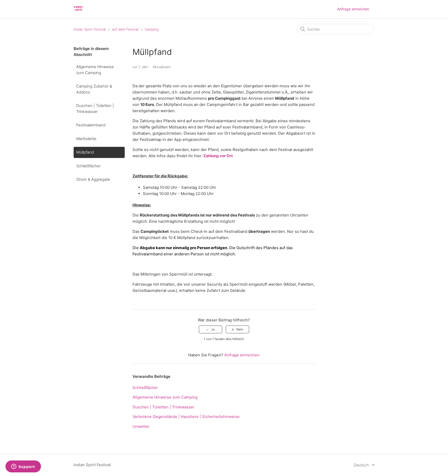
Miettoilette (86, 138)
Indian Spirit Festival (90, 29)
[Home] (78, 11)
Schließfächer (88, 165)
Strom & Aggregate (93, 179)
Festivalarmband (91, 124)
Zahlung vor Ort (217, 155)
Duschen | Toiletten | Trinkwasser (95, 108)
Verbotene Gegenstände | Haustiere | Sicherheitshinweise (186, 416)
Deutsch (362, 465)
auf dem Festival (125, 29)
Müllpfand (85, 152)
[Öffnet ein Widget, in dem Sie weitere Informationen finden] (23, 466)
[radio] (210, 329)
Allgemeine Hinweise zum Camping (95, 69)
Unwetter (141, 426)
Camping (152, 29)
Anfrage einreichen (353, 9)
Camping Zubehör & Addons (94, 89)
